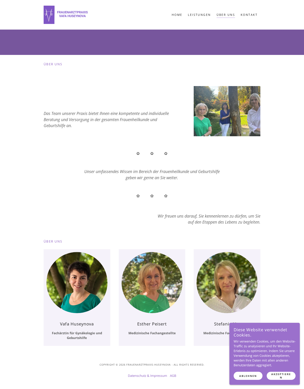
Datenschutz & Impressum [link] (147, 376)
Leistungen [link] (199, 15)
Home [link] (177, 15)
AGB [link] (173, 376)
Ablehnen (248, 376)
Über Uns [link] (226, 15)
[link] (66, 14)
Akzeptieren (281, 375)
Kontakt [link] (249, 15)
